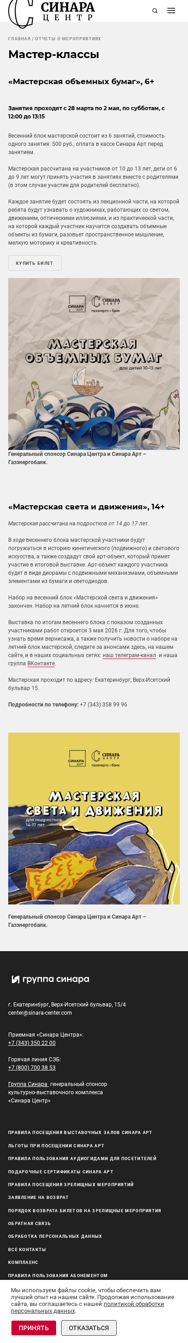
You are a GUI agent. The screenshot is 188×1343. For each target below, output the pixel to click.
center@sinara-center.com (40, 1013)
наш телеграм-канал (129, 655)
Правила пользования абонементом (58, 1275)
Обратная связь (29, 1223)
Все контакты (27, 1249)
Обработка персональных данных (55, 1236)
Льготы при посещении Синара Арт (56, 1146)
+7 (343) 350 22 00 (32, 1043)
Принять (34, 1328)
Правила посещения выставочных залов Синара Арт (80, 1132)
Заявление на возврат (38, 1197)
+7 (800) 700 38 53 (32, 1068)
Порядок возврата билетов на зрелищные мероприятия (85, 1211)
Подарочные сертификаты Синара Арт (61, 1172)
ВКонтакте (41, 663)
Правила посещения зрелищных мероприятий (71, 1184)
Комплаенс (23, 1262)
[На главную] (51, 11)
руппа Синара (29, 1084)
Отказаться (89, 1328)
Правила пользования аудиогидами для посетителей (82, 1158)
